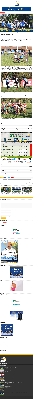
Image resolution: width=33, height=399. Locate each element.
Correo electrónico (3, 211)
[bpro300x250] (16, 231)
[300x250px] (16, 315)
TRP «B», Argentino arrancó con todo (27, 183)
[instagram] (17, 397)
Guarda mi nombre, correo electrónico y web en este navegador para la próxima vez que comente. (13, 216)
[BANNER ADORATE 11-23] (16, 286)
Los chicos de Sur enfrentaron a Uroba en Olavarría (12, 370)
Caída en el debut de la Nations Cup (9, 377)
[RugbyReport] (16, 8)
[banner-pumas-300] (16, 272)
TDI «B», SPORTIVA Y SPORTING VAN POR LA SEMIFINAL (26, 193)
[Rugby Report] (16, 3)
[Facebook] (15, 397)
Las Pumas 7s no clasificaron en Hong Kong (11, 367)
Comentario (2, 202)
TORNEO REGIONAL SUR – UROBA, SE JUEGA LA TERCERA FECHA (6, 193)
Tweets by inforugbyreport (4, 294)
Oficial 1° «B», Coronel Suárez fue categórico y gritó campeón (5, 183)
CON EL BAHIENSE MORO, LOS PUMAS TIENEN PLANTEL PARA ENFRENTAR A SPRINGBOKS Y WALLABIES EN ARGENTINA (16, 193)
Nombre (2, 209)
